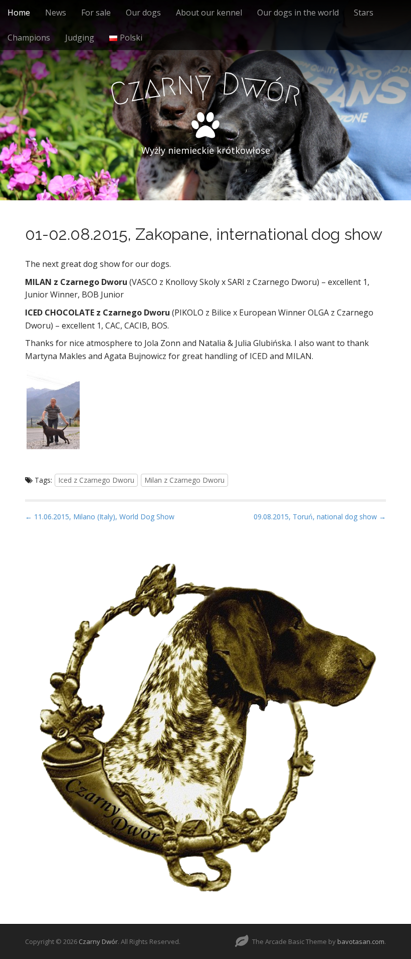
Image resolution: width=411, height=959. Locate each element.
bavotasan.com (360, 941)
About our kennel (209, 12)
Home (19, 12)
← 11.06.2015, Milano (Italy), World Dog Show (99, 516)
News (55, 12)
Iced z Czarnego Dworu (96, 480)
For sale (96, 12)
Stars (363, 12)
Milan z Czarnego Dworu (184, 480)
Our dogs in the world (298, 12)
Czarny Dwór (98, 941)
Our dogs (143, 12)
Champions (29, 37)
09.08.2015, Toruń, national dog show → (320, 516)
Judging (79, 37)
